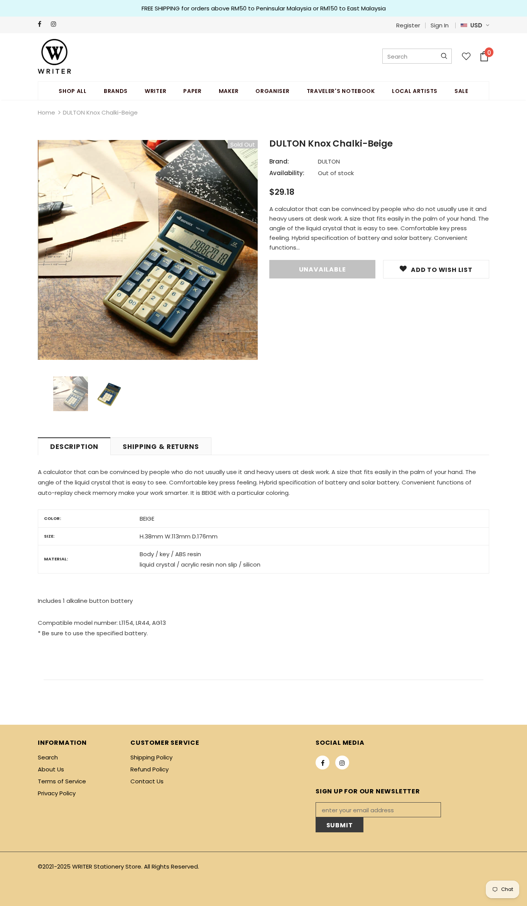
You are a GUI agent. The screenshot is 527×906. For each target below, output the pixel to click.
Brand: (279, 161)
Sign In (440, 25)
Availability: (286, 173)
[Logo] (54, 56)
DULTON (329, 161)
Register (408, 25)
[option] (148, 250)
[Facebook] (42, 24)
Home (46, 112)
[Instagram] (56, 24)
